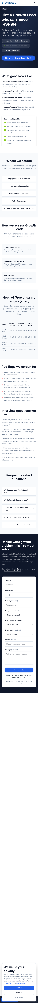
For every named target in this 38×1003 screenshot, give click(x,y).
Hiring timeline (13, 630)
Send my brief (19, 670)
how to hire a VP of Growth (12, 571)
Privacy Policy (8, 983)
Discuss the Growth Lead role (17, 58)
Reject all (19, 992)
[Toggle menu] (34, 3)
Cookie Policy (21, 983)
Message (11, 650)
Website (11, 639)
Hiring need (12, 611)
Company (11, 601)
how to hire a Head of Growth (26, 569)
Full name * (8, 580)
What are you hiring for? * (13, 620)
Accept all (19, 987)
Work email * (9, 590)
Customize (19, 997)
